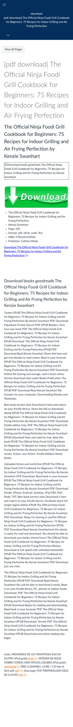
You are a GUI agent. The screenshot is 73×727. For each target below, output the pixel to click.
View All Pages (13, 49)
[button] (36, 20)
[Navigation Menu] (8, 35)
